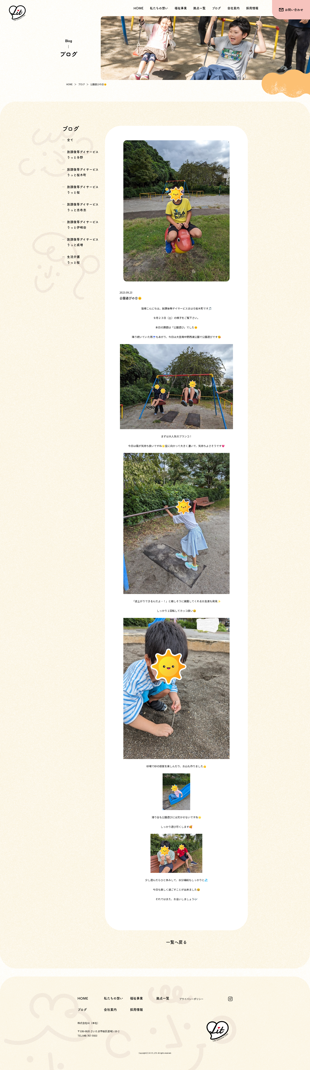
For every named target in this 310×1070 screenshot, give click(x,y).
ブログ (216, 8)
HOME (138, 8)
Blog (68, 40)
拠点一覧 (199, 8)
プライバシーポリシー (191, 999)
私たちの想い (159, 8)
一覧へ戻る (176, 942)
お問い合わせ (294, 9)
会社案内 (233, 8)
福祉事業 (136, 998)
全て (70, 139)
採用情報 (252, 8)
